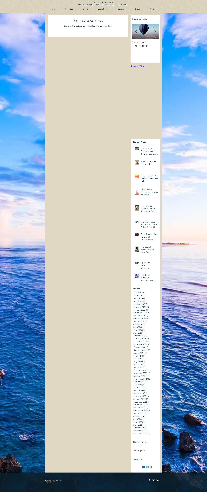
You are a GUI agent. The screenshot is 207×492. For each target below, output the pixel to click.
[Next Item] (155, 32)
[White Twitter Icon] (153, 480)
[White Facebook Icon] (149, 480)
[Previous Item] (136, 32)
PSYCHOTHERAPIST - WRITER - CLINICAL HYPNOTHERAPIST (103, 5)
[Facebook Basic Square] (143, 467)
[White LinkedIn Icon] (157, 480)
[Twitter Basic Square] (147, 467)
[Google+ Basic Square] (151, 467)
